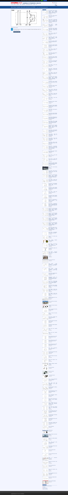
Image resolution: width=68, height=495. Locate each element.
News (20, 4)
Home (12, 4)
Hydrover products (15, 27)
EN (36, 4)
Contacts (34, 4)
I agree (42, 0)
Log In (55, 4)
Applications (23, 4)
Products (18, 4)
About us (15, 4)
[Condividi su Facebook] (56, 5)
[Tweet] (55, 5)
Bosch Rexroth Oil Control (29, 4)
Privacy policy (45, 0)
